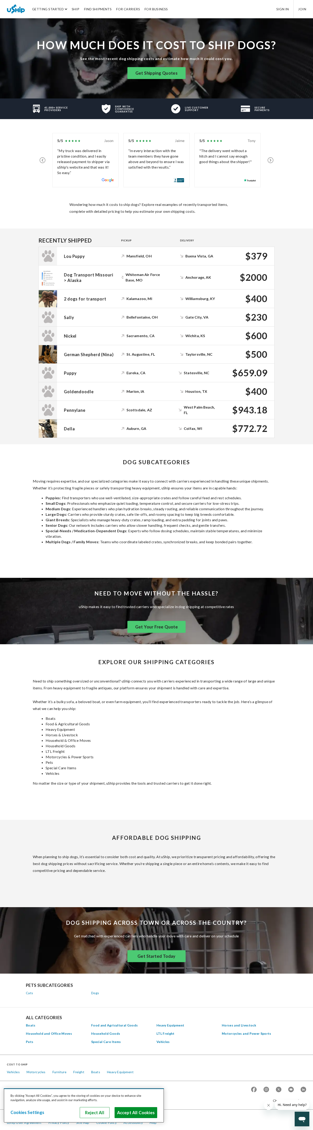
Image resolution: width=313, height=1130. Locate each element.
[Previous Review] (42, 160)
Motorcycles (36, 1072)
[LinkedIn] (303, 1090)
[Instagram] (266, 1090)
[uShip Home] (16, 9)
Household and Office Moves (49, 1033)
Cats (29, 993)
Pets (29, 1042)
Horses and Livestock (239, 1025)
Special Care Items (106, 1042)
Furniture (59, 1072)
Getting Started (48, 9)
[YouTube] (291, 1090)
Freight (78, 1072)
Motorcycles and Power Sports (246, 1033)
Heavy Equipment (170, 1025)
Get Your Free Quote (156, 626)
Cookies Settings (27, 1112)
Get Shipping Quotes (156, 73)
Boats (31, 1025)
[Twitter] (278, 1090)
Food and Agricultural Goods (114, 1025)
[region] (84, 1105)
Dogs (95, 993)
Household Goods (105, 1033)
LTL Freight (165, 1033)
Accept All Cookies (136, 1112)
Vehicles (163, 1042)
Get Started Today (156, 956)
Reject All (94, 1112)
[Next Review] (270, 160)
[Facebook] (254, 1090)
